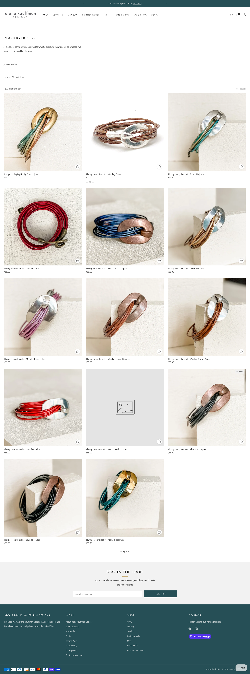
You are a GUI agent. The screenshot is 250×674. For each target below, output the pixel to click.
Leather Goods (91, 15)
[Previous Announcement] (83, 3)
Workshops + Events (146, 15)
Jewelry (73, 15)
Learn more (141, 3)
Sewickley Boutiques (74, 655)
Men (106, 15)
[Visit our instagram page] (196, 629)
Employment (71, 650)
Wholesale (70, 631)
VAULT (45, 15)
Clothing (58, 15)
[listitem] (129, 3)
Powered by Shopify (213, 669)
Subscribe (161, 594)
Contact (69, 636)
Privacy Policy (71, 645)
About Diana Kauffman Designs (79, 621)
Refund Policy (71, 641)
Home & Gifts (121, 15)
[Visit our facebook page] (190, 629)
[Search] (231, 14)
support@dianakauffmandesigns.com (205, 621)
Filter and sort (15, 88)
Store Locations (72, 626)
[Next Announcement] (166, 3)
